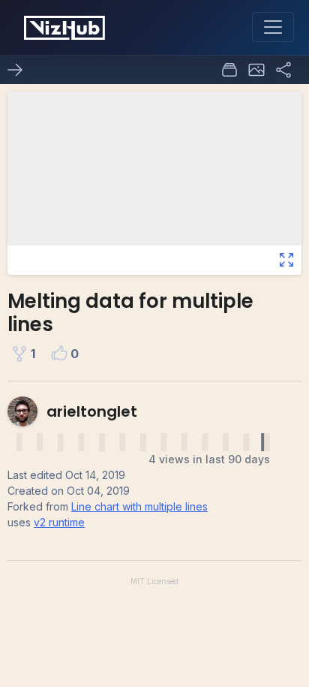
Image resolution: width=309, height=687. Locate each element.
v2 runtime (59, 522)
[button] (256, 70)
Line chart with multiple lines (139, 506)
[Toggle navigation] (273, 27)
